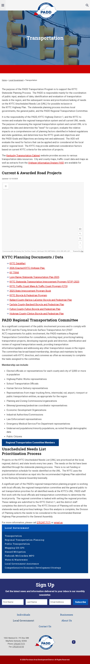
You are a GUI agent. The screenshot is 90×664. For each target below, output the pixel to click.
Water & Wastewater (16, 559)
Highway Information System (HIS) (46, 162)
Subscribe (80, 602)
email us (58, 522)
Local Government (16, 80)
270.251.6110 (18, 647)
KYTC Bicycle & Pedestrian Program (28, 295)
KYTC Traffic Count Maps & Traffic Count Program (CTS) (38, 286)
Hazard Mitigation (15, 551)
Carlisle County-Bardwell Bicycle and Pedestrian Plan (36, 304)
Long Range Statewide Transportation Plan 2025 (34, 277)
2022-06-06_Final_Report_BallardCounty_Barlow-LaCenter (45, 69)
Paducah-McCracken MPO (19, 555)
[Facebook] (73, 643)
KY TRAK (14, 272)
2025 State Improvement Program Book (30, 290)
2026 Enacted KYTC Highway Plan (27, 268)
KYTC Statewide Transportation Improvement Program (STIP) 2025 (44, 281)
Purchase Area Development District (45, 11)
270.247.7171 (44, 522)
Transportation (13, 535)
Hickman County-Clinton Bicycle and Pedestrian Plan (36, 313)
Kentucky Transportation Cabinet (23, 155)
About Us (66, 620)
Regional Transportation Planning (24, 539)
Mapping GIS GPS (14, 547)
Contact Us (45, 626)
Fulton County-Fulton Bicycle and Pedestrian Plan (34, 309)
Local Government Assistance (22, 563)
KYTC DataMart (17, 263)
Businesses (66, 614)
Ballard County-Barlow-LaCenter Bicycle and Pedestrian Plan (40, 300)
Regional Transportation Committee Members (30, 442)
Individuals (23, 614)
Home (4, 80)
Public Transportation (17, 543)
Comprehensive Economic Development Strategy (33, 567)
